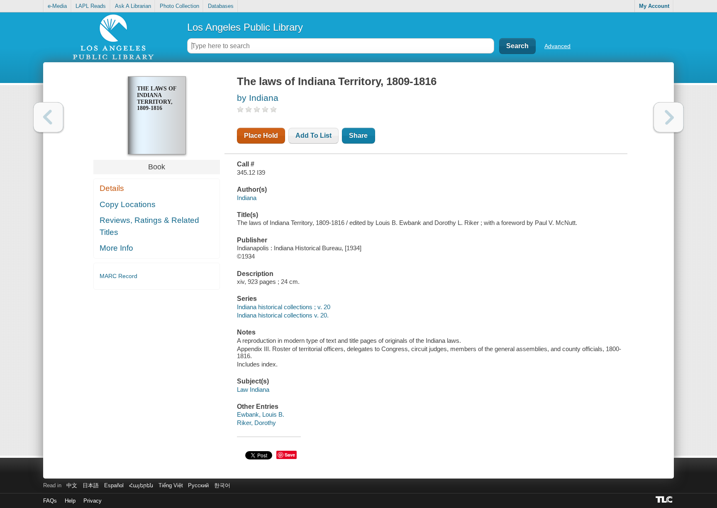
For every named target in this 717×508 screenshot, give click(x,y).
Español (114, 485)
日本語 (91, 485)
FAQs (50, 501)
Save (290, 455)
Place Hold (261, 135)
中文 (71, 485)
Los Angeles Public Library (245, 27)
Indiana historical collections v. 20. (283, 315)
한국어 (222, 485)
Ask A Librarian (133, 6)
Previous (48, 117)
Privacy (92, 501)
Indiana (246, 197)
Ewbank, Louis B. (260, 414)
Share (358, 135)
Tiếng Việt (171, 485)
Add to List (313, 135)
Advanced (557, 46)
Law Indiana (253, 389)
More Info (116, 248)
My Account (654, 6)
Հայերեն (141, 485)
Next (669, 117)
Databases (221, 6)
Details (112, 188)
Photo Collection (179, 6)
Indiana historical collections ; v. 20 (283, 306)
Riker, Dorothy (256, 422)
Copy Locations (128, 204)
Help (70, 501)
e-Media (57, 6)
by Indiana (257, 98)
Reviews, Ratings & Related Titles (149, 226)
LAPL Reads (91, 6)
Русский (198, 485)
